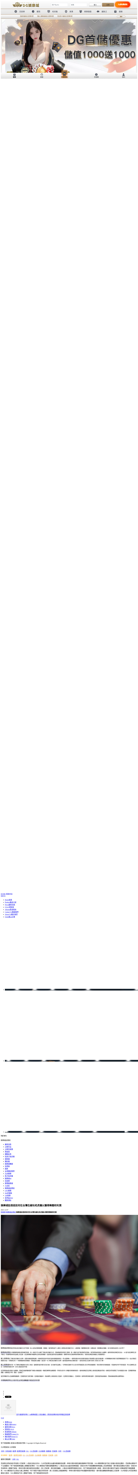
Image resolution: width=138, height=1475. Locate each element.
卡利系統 (8, 1451)
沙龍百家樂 (9, 1149)
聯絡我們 (11, 912)
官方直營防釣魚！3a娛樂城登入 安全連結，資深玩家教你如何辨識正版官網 (43, 1414)
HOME (3, 894)
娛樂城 (48, 1451)
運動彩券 (8, 1154)
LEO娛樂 (8, 1190)
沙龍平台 (8, 1147)
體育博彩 (8, 1200)
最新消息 (10, 905)
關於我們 (11, 914)
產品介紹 (10, 902)
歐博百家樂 (21, 1451)
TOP (2, 1418)
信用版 (7, 1166)
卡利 (2, 1451)
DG (27, 1451)
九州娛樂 (8, 1173)
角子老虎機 (9, 1176)
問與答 (9, 907)
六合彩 (7, 1186)
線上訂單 (10, 917)
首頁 (8, 900)
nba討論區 (8, 1193)
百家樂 (7, 1181)
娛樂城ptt (8, 1178)
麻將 (6, 1169)
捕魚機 (7, 1159)
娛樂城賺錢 (9, 1164)
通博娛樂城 (9, 1183)
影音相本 (10, 909)
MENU (3, 896)
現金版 (7, 1151)
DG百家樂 (33, 1451)
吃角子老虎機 (10, 1156)
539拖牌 (8, 1195)
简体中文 (9, 894)
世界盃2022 (9, 1198)
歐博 (14, 1451)
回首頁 (3, 1212)
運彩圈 (7, 1161)
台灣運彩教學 (10, 1171)
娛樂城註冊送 (10, 1188)
